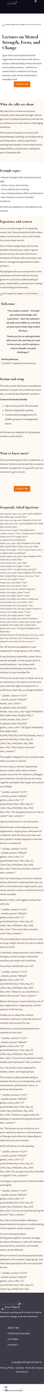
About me (13, 1328)
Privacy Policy (7, 1367)
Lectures (13, 1339)
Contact (13, 1345)
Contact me (22, 84)
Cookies (20, 1367)
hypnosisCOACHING (19, 1333)
